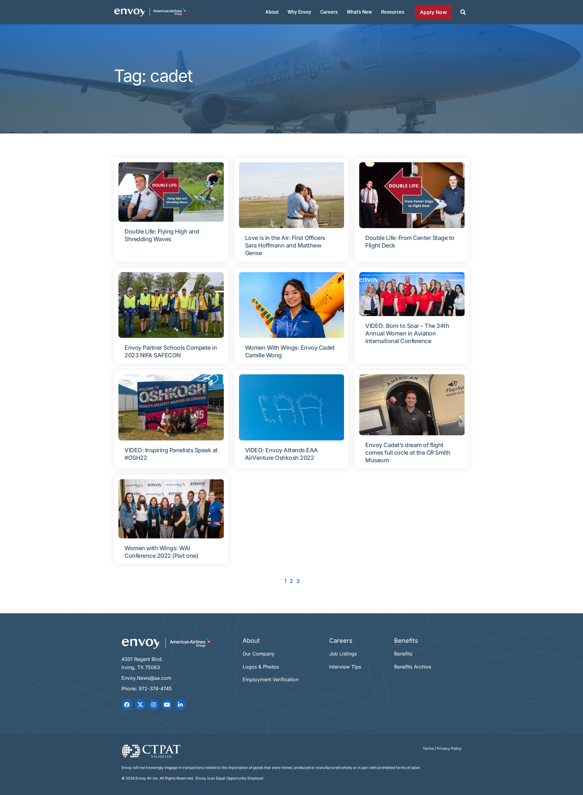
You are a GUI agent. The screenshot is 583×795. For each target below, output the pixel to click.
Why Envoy (299, 12)
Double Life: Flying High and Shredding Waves (161, 235)
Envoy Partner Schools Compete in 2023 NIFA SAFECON (170, 351)
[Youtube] (167, 704)
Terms (428, 748)
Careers (329, 12)
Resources (392, 12)
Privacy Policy (449, 748)
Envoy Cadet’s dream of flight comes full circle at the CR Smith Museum (408, 452)
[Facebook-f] (126, 704)
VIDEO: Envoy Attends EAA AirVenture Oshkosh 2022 (281, 453)
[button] (463, 12)
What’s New (359, 12)
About (271, 12)
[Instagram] (153, 704)
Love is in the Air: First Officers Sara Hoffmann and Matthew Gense (285, 245)
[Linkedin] (180, 704)
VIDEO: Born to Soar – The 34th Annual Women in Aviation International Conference (407, 333)
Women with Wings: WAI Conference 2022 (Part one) (161, 551)
